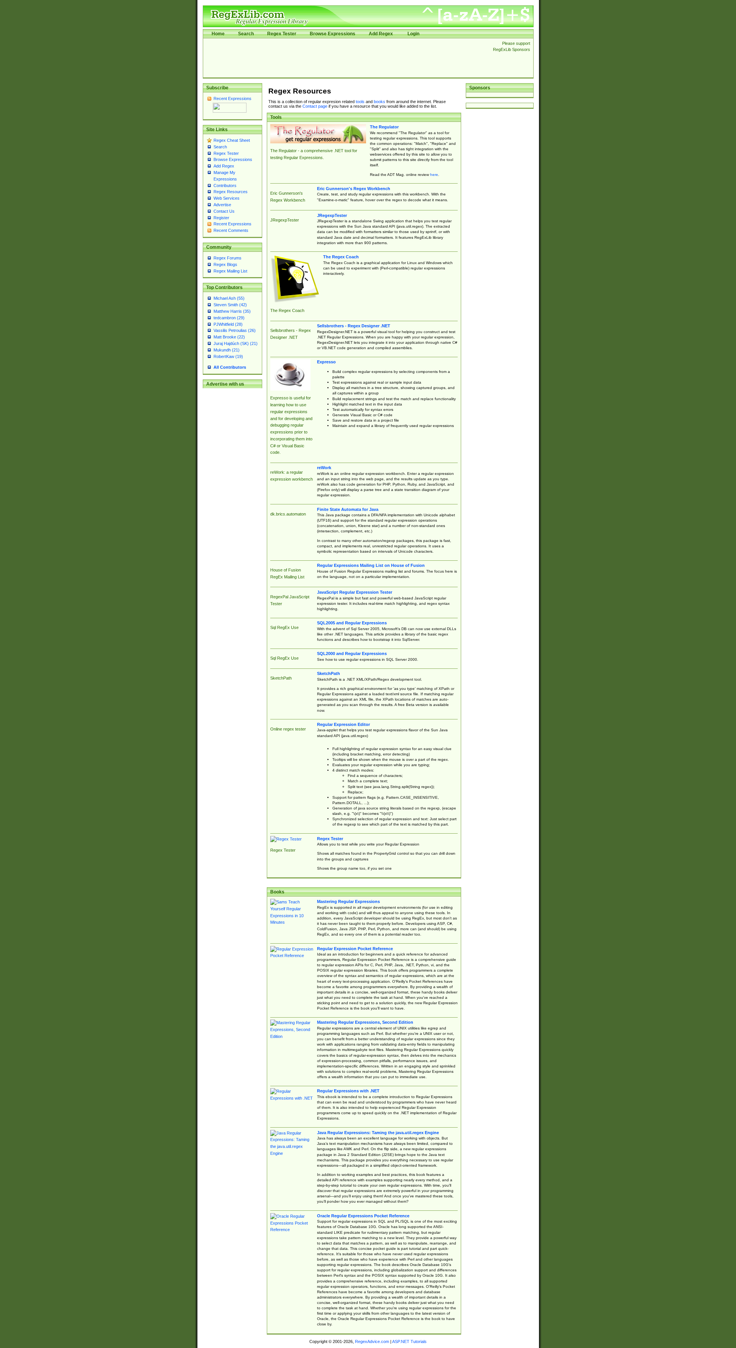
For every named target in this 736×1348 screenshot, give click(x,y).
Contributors (225, 185)
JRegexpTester (332, 215)
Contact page (314, 106)
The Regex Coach (341, 256)
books (379, 101)
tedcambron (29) (229, 317)
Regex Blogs (225, 264)
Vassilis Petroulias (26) (235, 330)
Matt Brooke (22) (229, 337)
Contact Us (224, 211)
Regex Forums (228, 258)
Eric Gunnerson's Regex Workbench (353, 188)
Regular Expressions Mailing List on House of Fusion (371, 565)
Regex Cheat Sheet (232, 140)
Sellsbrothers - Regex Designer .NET (353, 325)
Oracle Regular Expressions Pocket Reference (363, 1215)
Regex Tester (281, 33)
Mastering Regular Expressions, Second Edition (365, 1022)
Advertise (222, 204)
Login (413, 33)
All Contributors (230, 367)
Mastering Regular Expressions (348, 901)
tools (360, 101)
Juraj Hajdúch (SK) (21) (236, 343)
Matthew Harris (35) (232, 311)
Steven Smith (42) (230, 304)
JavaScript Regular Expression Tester (354, 592)
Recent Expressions (232, 98)
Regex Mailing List (230, 271)
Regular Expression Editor (343, 724)
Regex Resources (231, 191)
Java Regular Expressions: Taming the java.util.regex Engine (378, 1132)
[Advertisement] (345, 58)
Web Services (227, 198)
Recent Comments (231, 230)
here (434, 174)
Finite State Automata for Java (347, 509)
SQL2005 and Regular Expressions (352, 623)
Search (246, 33)
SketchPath (328, 673)
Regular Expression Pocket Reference (355, 948)
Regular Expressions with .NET (348, 1091)
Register (221, 217)
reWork (324, 467)
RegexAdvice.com (372, 1341)
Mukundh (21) (227, 350)
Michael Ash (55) (229, 298)
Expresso (326, 362)
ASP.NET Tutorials (409, 1341)
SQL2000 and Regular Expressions (352, 653)
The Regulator (384, 127)
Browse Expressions (332, 33)
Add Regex (381, 33)
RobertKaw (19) (228, 356)
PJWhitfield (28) (228, 324)
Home (218, 33)
